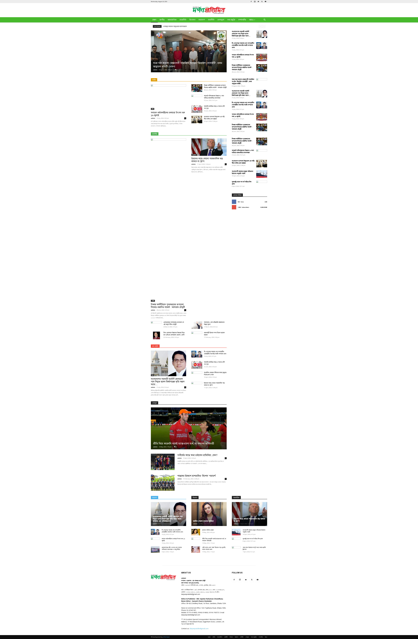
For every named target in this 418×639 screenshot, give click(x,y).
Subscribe (263, 207)
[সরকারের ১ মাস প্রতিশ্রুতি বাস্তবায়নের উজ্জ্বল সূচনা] (196, 325)
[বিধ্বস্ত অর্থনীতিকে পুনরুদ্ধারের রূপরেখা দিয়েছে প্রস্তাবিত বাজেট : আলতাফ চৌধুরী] (261, 68)
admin (155, 70)
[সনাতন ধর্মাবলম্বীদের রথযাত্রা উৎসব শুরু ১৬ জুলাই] (261, 57)
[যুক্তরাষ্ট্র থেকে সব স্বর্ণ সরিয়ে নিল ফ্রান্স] (261, 262)
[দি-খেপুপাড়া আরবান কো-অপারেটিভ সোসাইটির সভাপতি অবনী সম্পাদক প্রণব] (261, 46)
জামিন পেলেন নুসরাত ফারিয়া (203, 521)
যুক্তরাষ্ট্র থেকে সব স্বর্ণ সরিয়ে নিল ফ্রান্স (253, 539)
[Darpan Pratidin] (209, 10)
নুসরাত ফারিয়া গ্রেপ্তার (208, 530)
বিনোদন (192, 19)
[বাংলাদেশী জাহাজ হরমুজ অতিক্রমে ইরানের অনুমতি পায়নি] (261, 174)
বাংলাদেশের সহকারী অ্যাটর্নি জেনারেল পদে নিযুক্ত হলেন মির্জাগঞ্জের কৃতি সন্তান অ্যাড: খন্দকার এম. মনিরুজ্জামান (168, 518)
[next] (263, 26)
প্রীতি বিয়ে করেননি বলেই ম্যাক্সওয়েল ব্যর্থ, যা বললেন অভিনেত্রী (183, 443)
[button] (264, 20)
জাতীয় (161, 19)
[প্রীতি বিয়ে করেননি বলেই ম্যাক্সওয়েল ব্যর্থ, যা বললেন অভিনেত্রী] (189, 428)
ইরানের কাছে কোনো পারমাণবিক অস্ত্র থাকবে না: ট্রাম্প (207, 160)
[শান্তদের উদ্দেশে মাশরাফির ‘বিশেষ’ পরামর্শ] (163, 482)
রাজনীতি (183, 19)
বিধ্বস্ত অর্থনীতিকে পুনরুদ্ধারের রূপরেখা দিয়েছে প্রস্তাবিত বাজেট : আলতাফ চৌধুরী (242, 67)
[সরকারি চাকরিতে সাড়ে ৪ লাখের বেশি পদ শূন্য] (196, 109)
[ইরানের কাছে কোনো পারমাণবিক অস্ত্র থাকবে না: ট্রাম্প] (209, 147)
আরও (251, 19)
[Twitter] (262, 1)
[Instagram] (254, 1)
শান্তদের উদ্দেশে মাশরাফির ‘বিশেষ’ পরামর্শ (196, 475)
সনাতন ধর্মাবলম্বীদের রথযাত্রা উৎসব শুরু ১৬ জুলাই (168, 114)
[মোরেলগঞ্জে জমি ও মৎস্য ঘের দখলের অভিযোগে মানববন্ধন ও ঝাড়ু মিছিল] (155, 549)
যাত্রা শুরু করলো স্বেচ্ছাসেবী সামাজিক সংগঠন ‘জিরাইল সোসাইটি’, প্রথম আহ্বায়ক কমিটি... (243, 81)
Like (266, 202)
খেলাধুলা (220, 19)
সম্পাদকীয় (242, 19)
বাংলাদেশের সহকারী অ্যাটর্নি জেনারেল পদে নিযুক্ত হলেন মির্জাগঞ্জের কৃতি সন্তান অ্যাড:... (241, 33)
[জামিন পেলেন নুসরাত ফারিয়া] (209, 514)
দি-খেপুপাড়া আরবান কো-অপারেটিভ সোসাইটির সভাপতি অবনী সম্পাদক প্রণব (243, 45)
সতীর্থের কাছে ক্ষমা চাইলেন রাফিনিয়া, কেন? (197, 455)
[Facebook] (251, 1)
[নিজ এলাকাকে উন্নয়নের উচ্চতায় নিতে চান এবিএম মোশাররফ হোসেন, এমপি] (156, 335)
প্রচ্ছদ (154, 19)
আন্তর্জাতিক (172, 19)
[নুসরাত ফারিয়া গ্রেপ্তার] (195, 532)
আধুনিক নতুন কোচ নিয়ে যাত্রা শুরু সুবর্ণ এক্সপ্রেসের (178, 26)
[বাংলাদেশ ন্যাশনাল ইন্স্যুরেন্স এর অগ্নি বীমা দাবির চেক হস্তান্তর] (196, 119)
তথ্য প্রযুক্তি (231, 19)
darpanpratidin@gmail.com (199, 628)
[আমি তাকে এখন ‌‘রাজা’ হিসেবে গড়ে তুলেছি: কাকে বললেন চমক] (195, 549)
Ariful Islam (166, 637)
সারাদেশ (201, 19)
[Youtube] (265, 1)
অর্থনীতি (211, 19)
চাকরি (152, 375)
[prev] (260, 26)
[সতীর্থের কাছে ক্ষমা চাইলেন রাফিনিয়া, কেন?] (163, 462)
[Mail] (258, 1)
